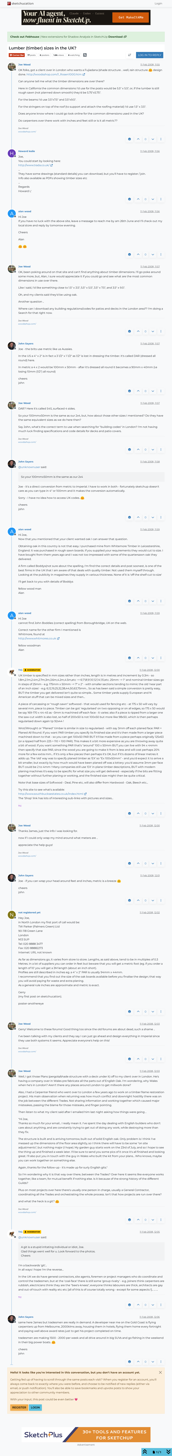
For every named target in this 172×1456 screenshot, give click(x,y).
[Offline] (13, 66)
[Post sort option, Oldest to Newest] (129, 55)
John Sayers (25, 343)
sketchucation (23, 3)
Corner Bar (18, 55)
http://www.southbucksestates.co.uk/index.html (50, 793)
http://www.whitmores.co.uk (37, 638)
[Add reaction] (129, 139)
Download (115, 36)
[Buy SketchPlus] (80, 1434)
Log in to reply (149, 55)
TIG (20, 669)
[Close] (160, 1372)
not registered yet (29, 912)
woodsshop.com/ (27, 131)
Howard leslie (26, 151)
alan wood (24, 211)
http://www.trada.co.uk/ (33, 165)
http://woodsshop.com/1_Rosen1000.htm (54, 74)
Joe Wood (24, 64)
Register (19, 1407)
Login (35, 1407)
